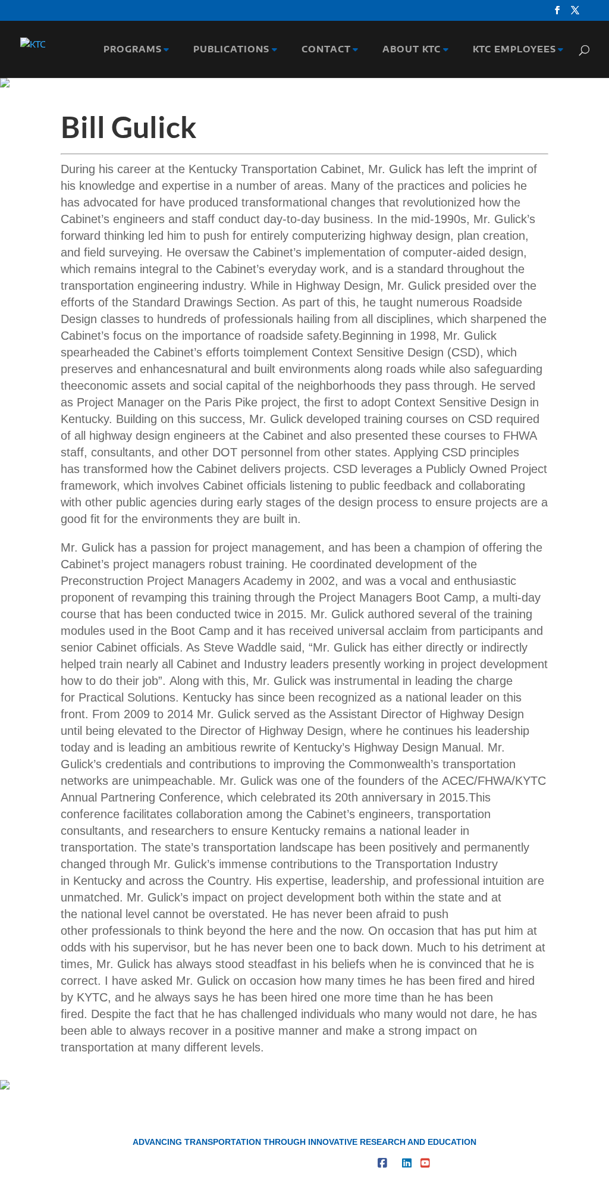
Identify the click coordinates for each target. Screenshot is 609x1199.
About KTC (205, 1163)
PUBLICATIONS (228, 49)
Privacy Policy (335, 1163)
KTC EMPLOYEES (511, 49)
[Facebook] (382, 1163)
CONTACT (323, 49)
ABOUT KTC (408, 49)
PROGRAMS (130, 49)
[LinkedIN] (407, 1163)
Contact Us (266, 1163)
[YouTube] (425, 1163)
